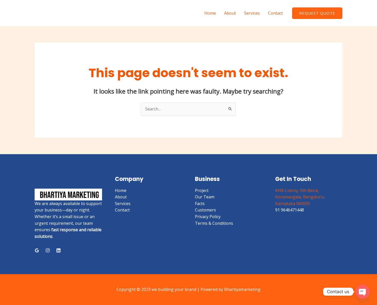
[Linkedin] (58, 250)
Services (252, 13)
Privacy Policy (208, 216)
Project (202, 190)
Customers (205, 210)
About (230, 13)
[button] (317, 13)
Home (210, 13)
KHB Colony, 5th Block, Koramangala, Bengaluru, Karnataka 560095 (300, 197)
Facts (200, 203)
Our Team (204, 197)
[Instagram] (47, 250)
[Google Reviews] (37, 250)
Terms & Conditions (214, 223)
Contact (275, 13)
